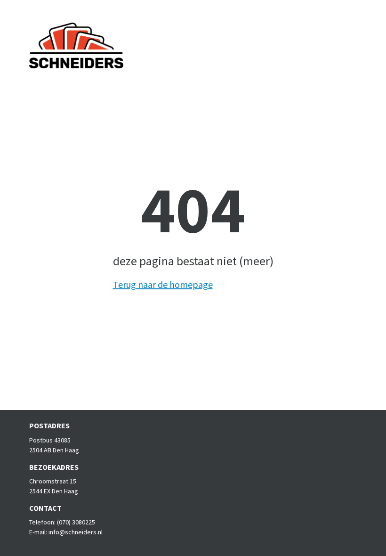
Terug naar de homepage (163, 284)
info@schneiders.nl (75, 532)
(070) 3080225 (76, 522)
